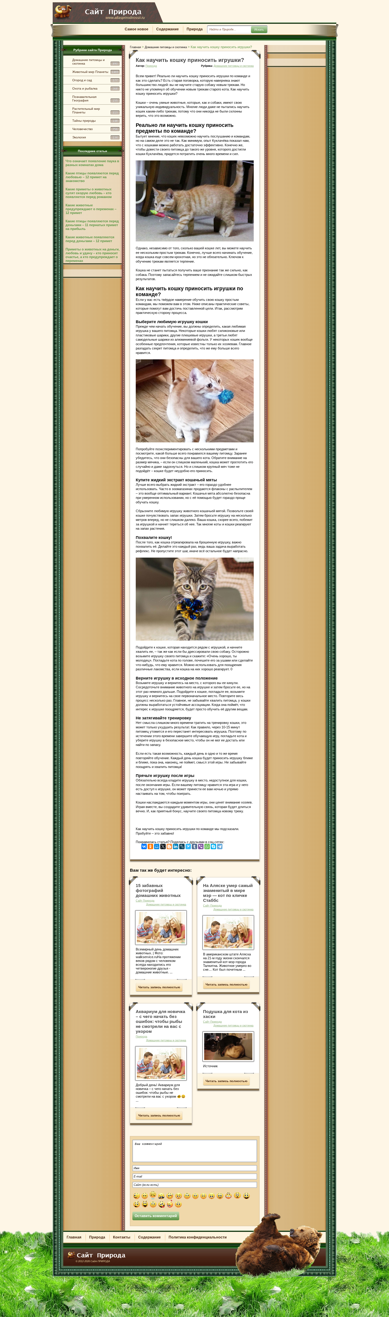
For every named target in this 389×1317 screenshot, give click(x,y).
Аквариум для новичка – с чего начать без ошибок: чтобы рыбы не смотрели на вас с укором (160, 1021)
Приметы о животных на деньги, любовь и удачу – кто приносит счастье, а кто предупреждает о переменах (93, 255)
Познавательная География (95, 98)
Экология (95, 137)
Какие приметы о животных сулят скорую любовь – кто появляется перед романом (89, 193)
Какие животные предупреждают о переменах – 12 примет (91, 209)
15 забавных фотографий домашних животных (158, 890)
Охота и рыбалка (95, 88)
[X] (163, 845)
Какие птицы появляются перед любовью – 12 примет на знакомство (92, 177)
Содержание (167, 29)
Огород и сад (95, 80)
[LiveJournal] (182, 845)
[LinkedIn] (175, 845)
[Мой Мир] (156, 845)
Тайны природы (95, 120)
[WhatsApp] (207, 845)
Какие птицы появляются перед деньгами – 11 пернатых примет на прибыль (92, 225)
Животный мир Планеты (95, 72)
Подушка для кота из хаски (225, 1014)
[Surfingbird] (188, 845)
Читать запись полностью (159, 987)
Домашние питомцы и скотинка (95, 61)
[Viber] (201, 845)
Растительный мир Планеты (95, 110)
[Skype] (213, 845)
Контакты (121, 1237)
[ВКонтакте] (144, 845)
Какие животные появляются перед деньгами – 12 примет (90, 239)
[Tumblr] (194, 845)
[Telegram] (219, 845)
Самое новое (136, 29)
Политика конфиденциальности (198, 1237)
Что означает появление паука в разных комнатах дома (92, 163)
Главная (74, 1237)
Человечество (95, 129)
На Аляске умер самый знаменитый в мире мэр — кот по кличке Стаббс (228, 893)
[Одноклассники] (150, 845)
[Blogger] (169, 845)
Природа (195, 29)
